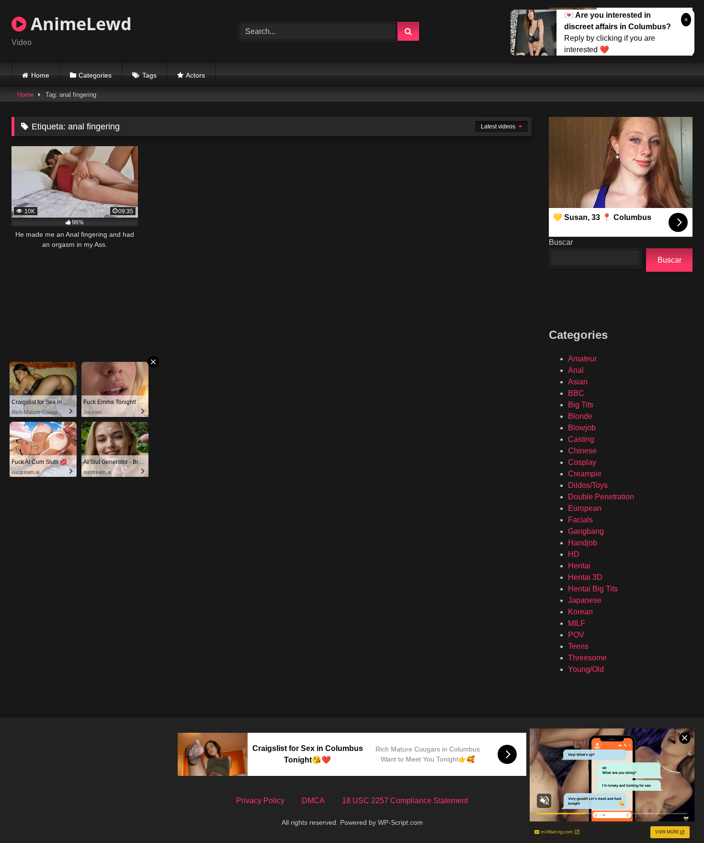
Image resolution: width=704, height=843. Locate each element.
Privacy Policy (260, 801)
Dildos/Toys (588, 485)
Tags (149, 75)
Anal (576, 370)
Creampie (585, 474)
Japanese (585, 600)
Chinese (582, 451)
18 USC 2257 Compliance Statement (405, 801)
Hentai (579, 566)
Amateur (582, 359)
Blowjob (582, 428)
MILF (576, 623)
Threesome (587, 658)
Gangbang (586, 531)
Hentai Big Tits (593, 589)
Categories (95, 75)
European (585, 508)
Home (40, 75)
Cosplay (582, 462)
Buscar (561, 242)
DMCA (313, 801)
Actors (195, 75)
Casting (581, 439)
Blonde (580, 416)
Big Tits (580, 405)
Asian (578, 382)
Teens (578, 646)
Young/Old (586, 669)
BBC (576, 393)
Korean (580, 612)
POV (576, 635)
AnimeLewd (79, 23)
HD (573, 554)
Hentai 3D (585, 577)
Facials (580, 520)
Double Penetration (601, 497)
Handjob (582, 543)
